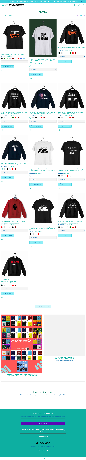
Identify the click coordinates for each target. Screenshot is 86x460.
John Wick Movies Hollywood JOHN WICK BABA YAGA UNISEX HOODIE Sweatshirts (13, 222)
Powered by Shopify (50, 446)
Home (41, 9)
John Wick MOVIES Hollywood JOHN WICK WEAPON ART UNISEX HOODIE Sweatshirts (71, 113)
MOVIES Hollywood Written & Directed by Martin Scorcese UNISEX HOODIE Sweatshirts (70, 222)
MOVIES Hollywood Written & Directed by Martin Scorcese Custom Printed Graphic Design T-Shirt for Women (42, 228)
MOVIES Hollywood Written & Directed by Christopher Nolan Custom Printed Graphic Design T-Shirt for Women (71, 170)
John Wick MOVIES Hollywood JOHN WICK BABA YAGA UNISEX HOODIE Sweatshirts (13, 164)
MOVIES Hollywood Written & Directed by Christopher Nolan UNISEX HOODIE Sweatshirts (14, 113)
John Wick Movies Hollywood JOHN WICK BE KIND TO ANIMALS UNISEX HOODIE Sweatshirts (42, 113)
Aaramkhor (14, 5)
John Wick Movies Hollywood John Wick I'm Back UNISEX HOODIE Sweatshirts (13, 280)
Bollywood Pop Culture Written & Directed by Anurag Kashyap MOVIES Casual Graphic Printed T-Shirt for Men (42, 61)
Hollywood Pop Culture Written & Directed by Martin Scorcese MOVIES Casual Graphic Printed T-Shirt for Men (42, 170)
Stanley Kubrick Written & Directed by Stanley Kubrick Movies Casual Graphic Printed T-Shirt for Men (14, 53)
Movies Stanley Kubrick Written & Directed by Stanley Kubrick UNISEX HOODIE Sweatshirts (71, 48)
